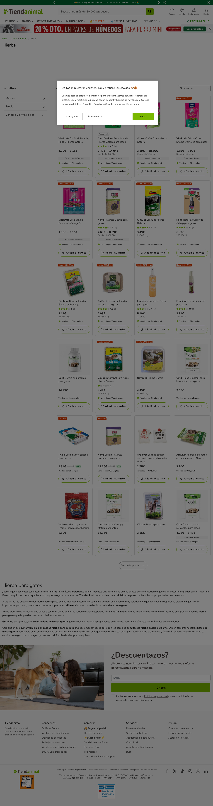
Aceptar (143, 116)
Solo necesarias (96, 116)
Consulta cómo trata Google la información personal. (111, 104)
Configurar (72, 116)
